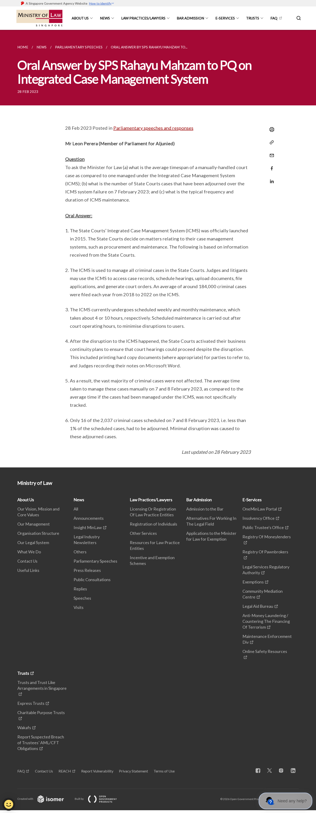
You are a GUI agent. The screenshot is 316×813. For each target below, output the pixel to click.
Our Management (33, 523)
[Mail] (270, 152)
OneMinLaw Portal (259, 508)
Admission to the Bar (204, 508)
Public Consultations (92, 579)
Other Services (143, 533)
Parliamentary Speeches (95, 561)
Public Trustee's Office (263, 527)
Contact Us (27, 561)
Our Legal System (33, 542)
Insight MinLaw (88, 527)
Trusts (252, 18)
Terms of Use (164, 771)
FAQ (273, 18)
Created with (25, 798)
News (105, 18)
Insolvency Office (258, 518)
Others (80, 551)
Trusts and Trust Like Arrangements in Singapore (42, 685)
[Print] (270, 129)
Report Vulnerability (97, 771)
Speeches (82, 598)
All (76, 508)
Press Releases (87, 570)
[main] (158, 248)
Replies (80, 588)
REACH (65, 771)
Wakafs (24, 727)
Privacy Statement (133, 771)
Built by (79, 798)
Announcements (89, 518)
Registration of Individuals (153, 523)
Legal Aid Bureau (257, 606)
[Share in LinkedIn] (270, 178)
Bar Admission (190, 18)
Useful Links (28, 570)
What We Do (29, 551)
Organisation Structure (38, 533)
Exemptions (253, 581)
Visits (79, 607)
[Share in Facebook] (270, 165)
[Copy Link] (270, 142)
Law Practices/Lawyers (143, 18)
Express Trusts (30, 703)
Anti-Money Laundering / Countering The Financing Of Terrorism (266, 621)
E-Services (225, 18)
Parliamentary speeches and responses (153, 128)
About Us (80, 18)
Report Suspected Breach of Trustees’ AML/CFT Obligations (40, 742)
